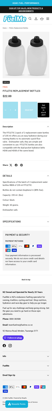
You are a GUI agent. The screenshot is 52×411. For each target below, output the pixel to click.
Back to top (26, 280)
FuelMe (10, 398)
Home (5, 28)
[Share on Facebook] (16, 165)
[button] (42, 19)
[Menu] (48, 19)
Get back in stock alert (43, 110)
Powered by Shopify (20, 398)
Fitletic (5, 87)
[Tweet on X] (10, 165)
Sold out (29, 110)
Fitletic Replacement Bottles (18, 28)
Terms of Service (32, 402)
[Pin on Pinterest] (21, 165)
